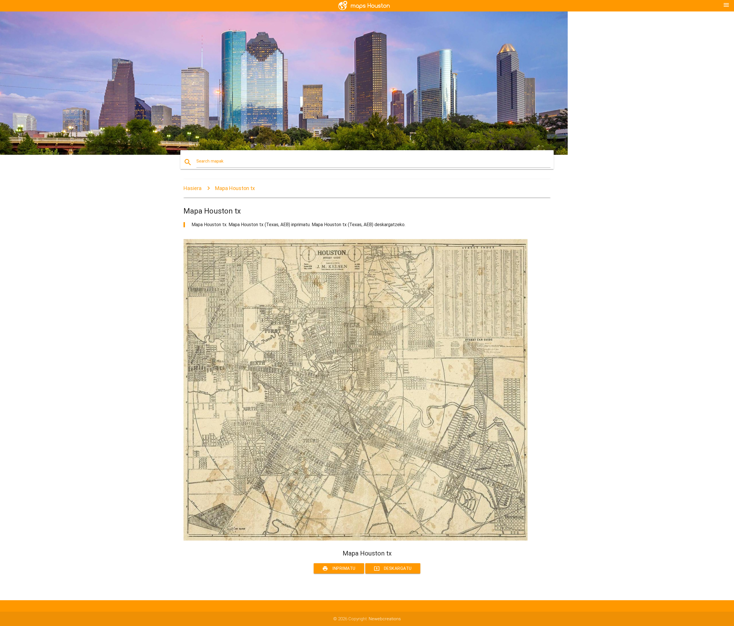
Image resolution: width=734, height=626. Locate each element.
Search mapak (209, 161)
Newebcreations (385, 618)
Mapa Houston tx (235, 188)
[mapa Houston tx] (356, 539)
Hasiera (193, 188)
